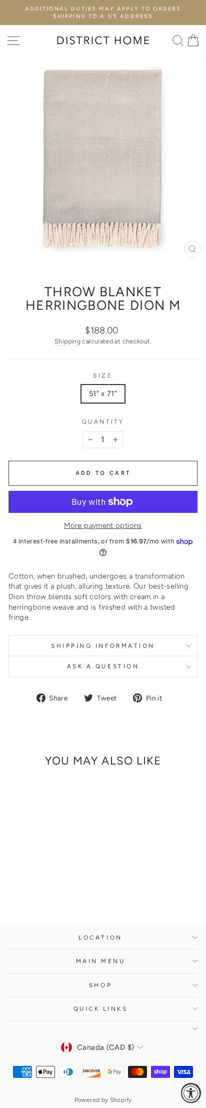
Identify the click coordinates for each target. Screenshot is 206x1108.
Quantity (103, 421)
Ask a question (103, 666)
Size (102, 375)
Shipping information (103, 645)
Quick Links (101, 1008)
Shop (100, 985)
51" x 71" (103, 393)
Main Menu (101, 961)
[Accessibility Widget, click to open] (191, 1093)
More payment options (103, 525)
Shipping (67, 341)
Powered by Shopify (103, 1099)
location (100, 937)
